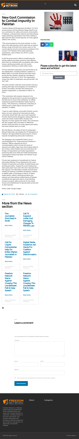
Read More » (9, 225)
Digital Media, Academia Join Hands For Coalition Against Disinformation (29, 248)
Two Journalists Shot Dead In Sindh (10, 217)
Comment (17, 340)
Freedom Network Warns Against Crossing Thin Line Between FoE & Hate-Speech (11, 282)
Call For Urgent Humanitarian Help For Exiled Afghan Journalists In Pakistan (11, 249)
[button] (45, 3)
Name (16, 361)
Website (16, 369)
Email (42, 361)
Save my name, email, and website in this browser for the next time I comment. (36, 378)
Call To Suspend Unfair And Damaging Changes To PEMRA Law (28, 220)
